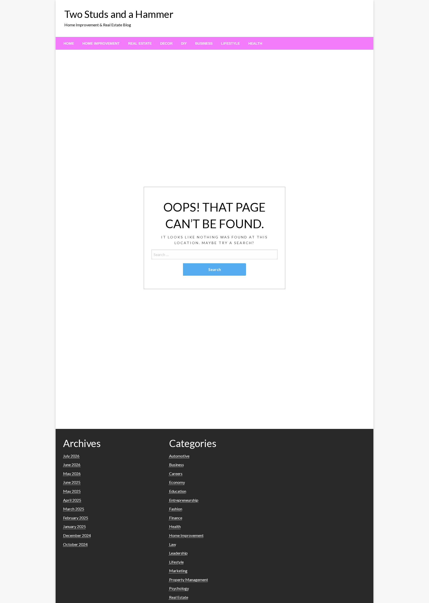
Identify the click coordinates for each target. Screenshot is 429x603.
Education (177, 491)
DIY (184, 43)
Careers (175, 473)
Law (172, 544)
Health (255, 43)
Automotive (179, 455)
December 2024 (77, 535)
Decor (166, 43)
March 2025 (73, 508)
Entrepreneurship (183, 500)
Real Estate (140, 43)
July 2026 (71, 455)
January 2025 (74, 526)
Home (69, 43)
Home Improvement (101, 43)
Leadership (178, 553)
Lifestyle (230, 43)
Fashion (175, 508)
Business (204, 43)
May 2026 (72, 473)
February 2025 (75, 517)
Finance (175, 517)
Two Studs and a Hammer (118, 14)
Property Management (188, 579)
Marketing (178, 570)
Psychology (179, 588)
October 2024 (75, 544)
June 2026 (71, 464)
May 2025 (72, 491)
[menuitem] (68, 43)
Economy (177, 482)
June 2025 (71, 482)
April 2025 (72, 500)
